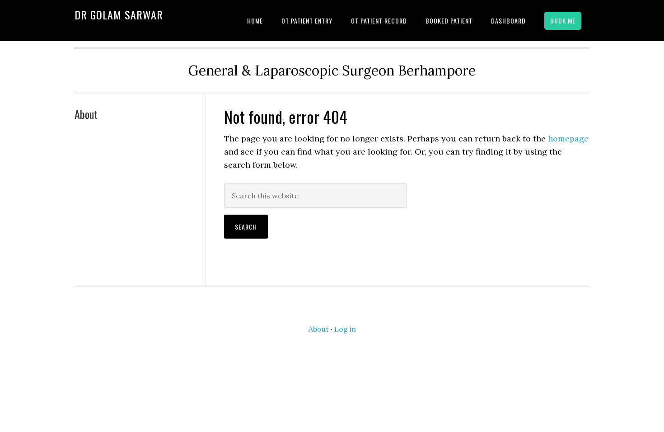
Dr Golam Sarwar (119, 14)
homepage (568, 138)
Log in (345, 328)
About (86, 114)
